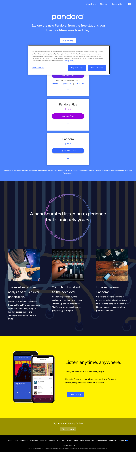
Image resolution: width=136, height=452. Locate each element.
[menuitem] (91, 4)
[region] (69, 60)
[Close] (106, 48)
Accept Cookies (97, 68)
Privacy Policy (69, 61)
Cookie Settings (38, 68)
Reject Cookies (77, 68)
